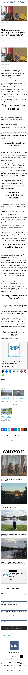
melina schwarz (7, 438)
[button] (25, 594)
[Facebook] (10, 653)
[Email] (18, 653)
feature (8, 435)
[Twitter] (12, 653)
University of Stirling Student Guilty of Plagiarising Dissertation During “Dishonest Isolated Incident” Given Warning (13, 564)
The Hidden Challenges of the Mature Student (5, 398)
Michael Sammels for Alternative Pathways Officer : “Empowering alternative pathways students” (18, 400)
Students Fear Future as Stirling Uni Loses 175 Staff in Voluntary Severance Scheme (6, 417)
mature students (17, 435)
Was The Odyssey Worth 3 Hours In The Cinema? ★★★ (11, 480)
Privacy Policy (13, 670)
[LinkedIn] (16, 653)
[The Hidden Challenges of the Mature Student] (6, 393)
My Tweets (3, 621)
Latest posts (20, 570)
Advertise (20, 670)
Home (7, 670)
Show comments (14, 588)
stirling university (19, 438)
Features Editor (14, 356)
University (9, 26)
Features (3, 26)
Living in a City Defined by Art (9, 507)
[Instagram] (14, 653)
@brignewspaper (6, 635)
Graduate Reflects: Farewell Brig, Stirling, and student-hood (13, 534)
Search (2, 593)
